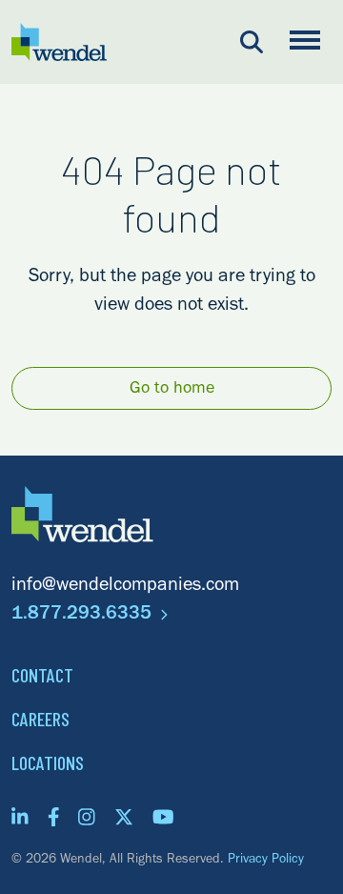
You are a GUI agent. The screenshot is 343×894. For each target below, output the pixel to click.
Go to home (172, 389)
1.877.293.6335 (83, 615)
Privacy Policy (266, 860)
